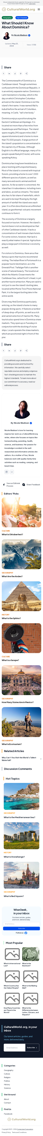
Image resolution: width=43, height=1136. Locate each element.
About (6, 1099)
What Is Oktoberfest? (12, 534)
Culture (6, 531)
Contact (7, 1103)
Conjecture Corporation (25, 1129)
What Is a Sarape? (10, 660)
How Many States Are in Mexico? (18, 702)
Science (7, 1088)
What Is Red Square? (14, 896)
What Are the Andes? (12, 576)
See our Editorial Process (13, 484)
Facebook (8, 1114)
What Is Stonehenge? (14, 856)
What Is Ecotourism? (12, 744)
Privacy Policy (6, 1132)
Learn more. (32, 3)
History (5, 614)
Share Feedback (33, 484)
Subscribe (21, 928)
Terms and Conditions (19, 1132)
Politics (7, 1081)
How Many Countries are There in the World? (12, 1010)
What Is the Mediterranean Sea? (19, 817)
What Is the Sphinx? (11, 618)
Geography (7, 573)
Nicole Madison (20, 35)
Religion (7, 1077)
